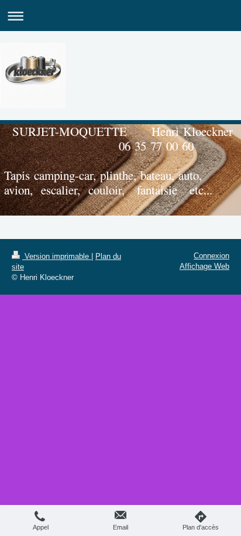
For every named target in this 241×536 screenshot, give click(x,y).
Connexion (211, 255)
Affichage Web (204, 266)
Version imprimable (56, 256)
